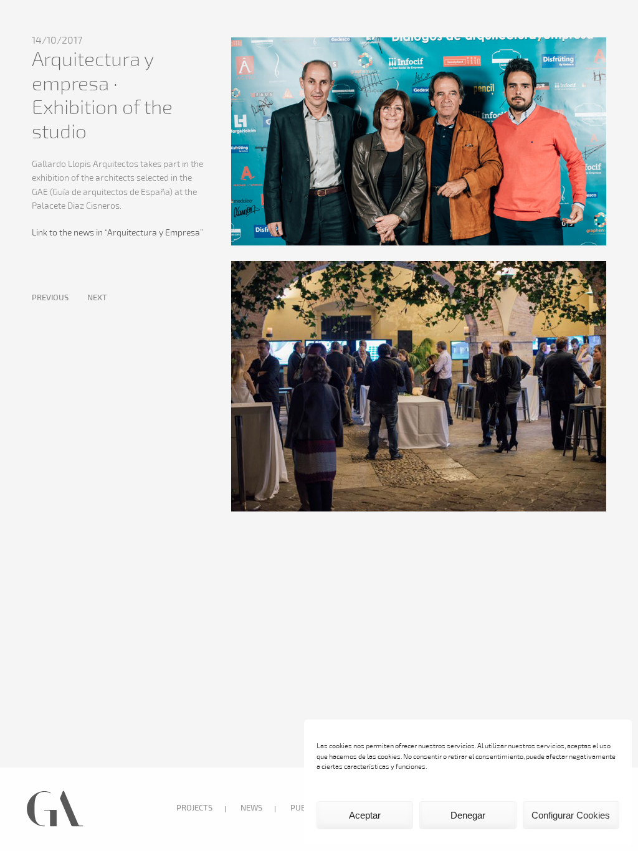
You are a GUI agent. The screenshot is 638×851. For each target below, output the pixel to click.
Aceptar (365, 815)
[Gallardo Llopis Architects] (55, 825)
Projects (194, 808)
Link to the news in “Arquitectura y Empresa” (117, 233)
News (251, 808)
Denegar (467, 815)
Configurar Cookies (570, 815)
